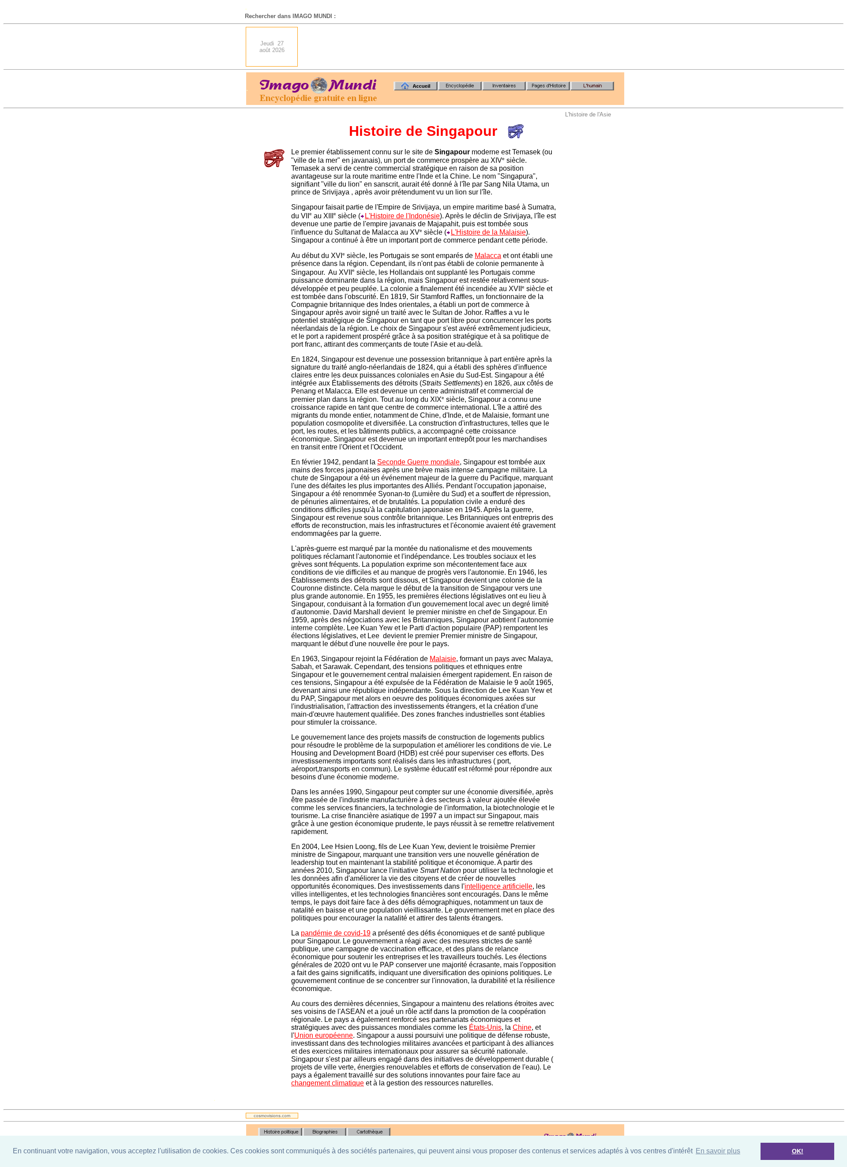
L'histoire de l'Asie (588, 114)
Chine (522, 1027)
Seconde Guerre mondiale (418, 462)
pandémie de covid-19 (336, 933)
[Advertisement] (463, 47)
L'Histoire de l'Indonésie (402, 216)
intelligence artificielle (498, 886)
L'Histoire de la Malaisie (488, 232)
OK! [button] (797, 1151)
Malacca (488, 255)
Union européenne (323, 1035)
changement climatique (327, 1083)
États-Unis (485, 1027)
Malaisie (443, 658)
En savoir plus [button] (718, 1151)
